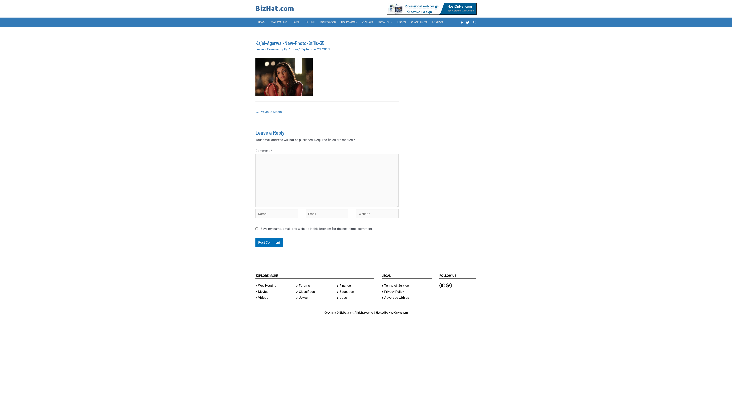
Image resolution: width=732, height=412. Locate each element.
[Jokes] (314, 298)
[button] (390, 22)
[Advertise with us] (407, 298)
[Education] (355, 292)
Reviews (367, 22)
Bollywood (328, 22)
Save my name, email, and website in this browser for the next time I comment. (317, 229)
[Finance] (355, 286)
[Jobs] (355, 298)
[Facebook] (462, 22)
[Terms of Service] (407, 286)
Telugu (310, 22)
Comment (263, 151)
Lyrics (401, 22)
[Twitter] (467, 22)
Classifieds (419, 22)
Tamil (296, 22)
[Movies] (273, 292)
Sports (383, 22)
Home (262, 22)
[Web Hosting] (273, 286)
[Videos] (273, 298)
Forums (437, 22)
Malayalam (279, 22)
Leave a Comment (268, 49)
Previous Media (269, 112)
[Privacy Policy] (407, 292)
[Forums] (314, 286)
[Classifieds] (314, 292)
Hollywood (349, 22)
